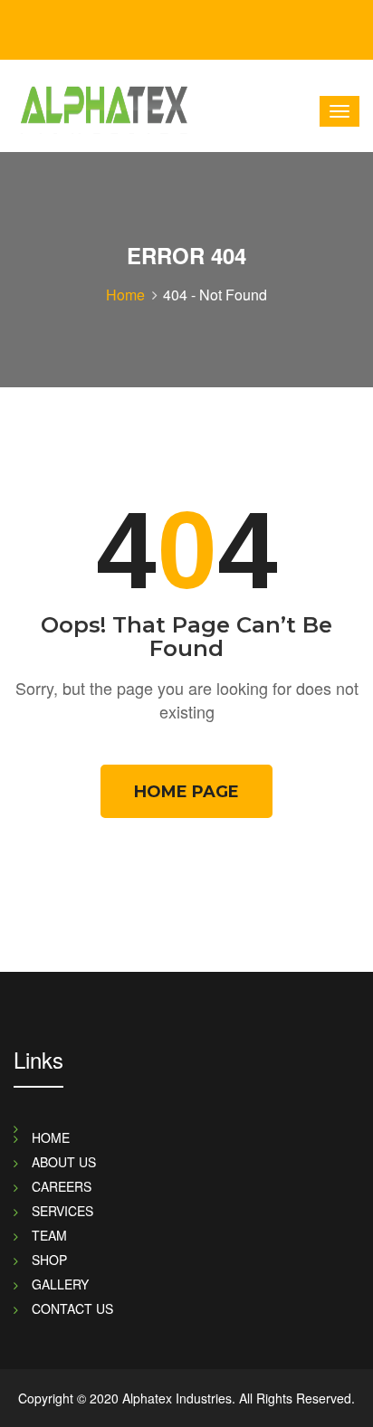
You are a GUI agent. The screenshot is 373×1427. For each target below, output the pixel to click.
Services (62, 1211)
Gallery (60, 1284)
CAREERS (61, 1186)
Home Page (186, 792)
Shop (49, 1260)
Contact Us (72, 1308)
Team (49, 1235)
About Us (64, 1162)
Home (125, 294)
